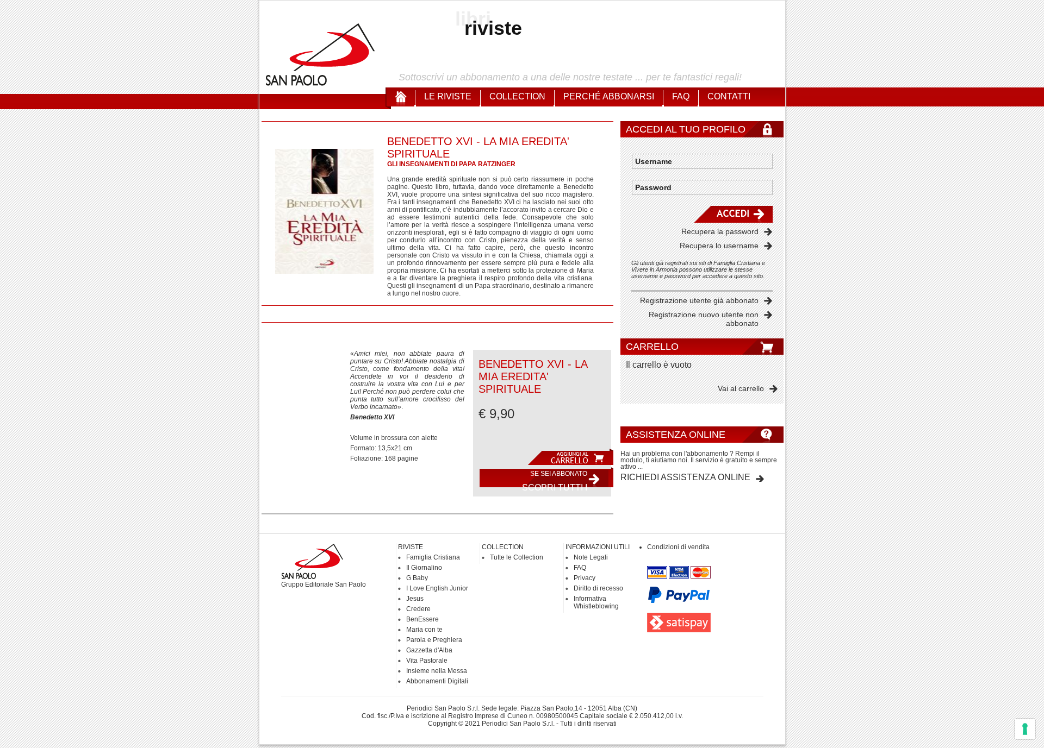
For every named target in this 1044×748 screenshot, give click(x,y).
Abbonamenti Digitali (437, 681)
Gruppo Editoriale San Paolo (323, 584)
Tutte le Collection (516, 557)
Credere (418, 609)
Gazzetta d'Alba (429, 650)
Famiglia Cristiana (433, 557)
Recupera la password (720, 231)
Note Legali (591, 557)
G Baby (417, 578)
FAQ (680, 96)
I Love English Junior (437, 588)
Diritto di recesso (598, 588)
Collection (517, 96)
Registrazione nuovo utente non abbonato (704, 319)
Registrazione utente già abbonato (699, 300)
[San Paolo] (321, 84)
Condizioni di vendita (678, 547)
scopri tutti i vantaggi (554, 480)
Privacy (584, 578)
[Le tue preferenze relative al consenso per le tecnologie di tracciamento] (1025, 729)
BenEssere (422, 619)
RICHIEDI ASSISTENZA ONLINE (685, 477)
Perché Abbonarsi (608, 96)
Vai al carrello (741, 388)
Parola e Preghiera (434, 640)
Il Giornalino (424, 567)
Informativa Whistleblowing (596, 602)
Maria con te (424, 629)
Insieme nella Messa (436, 671)
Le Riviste (447, 96)
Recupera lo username (719, 245)
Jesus (415, 598)
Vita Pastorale (427, 660)
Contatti (728, 96)
